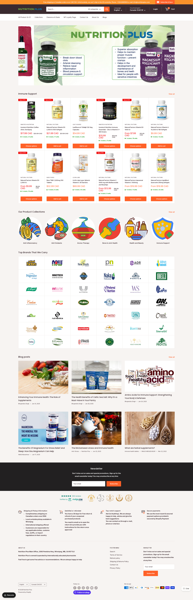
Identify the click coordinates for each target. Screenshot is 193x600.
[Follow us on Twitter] (79, 587)
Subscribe (114, 484)
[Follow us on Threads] (83, 587)
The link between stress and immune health (93, 448)
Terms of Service (116, 555)
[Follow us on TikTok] (96, 587)
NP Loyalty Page (70, 17)
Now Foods (50, 177)
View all (172, 94)
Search (112, 551)
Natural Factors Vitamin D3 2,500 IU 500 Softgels (56, 128)
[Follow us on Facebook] (74, 587)
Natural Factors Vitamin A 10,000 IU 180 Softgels (160, 128)
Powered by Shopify (24, 592)
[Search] (107, 9)
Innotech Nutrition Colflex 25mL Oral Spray (30, 128)
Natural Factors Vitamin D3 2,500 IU (30, 181)
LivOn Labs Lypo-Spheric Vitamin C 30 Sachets (81, 181)
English (22, 584)
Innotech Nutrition (27, 124)
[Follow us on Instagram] (87, 587)
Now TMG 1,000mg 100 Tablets (55, 181)
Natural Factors (52, 124)
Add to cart (57, 146)
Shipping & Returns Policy (119, 561)
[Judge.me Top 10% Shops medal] (119, 498)
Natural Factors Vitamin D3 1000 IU (134, 128)
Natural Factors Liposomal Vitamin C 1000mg (134, 181)
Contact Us (84, 17)
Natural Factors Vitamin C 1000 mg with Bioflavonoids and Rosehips (108, 182)
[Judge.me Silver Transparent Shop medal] (100, 498)
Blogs (105, 17)
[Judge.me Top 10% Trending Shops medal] (128, 498)
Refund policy (115, 558)
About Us (95, 17)
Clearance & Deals (53, 17)
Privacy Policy (115, 568)
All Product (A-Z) (24, 17)
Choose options (31, 146)
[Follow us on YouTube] (91, 587)
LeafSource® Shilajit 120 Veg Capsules (82, 128)
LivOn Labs (76, 177)
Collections (39, 17)
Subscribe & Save (166, 2)
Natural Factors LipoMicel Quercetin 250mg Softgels (160, 181)
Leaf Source (77, 124)
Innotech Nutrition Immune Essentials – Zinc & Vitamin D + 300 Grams (109, 129)
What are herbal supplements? (140, 448)
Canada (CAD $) (36, 584)
